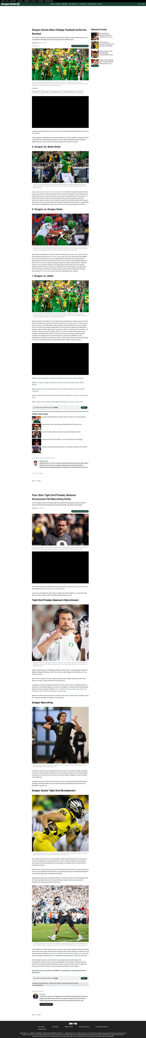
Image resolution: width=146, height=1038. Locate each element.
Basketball (64, 4)
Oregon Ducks (36, 92)
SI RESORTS (27, 1)
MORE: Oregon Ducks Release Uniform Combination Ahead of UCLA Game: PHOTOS (58, 378)
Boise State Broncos (69, 92)
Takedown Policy (69, 1026)
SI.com (99, 4)
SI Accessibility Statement (101, 1026)
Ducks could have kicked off (70, 323)
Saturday (49, 271)
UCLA (43, 271)
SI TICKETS (20, 1)
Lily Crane (34, 508)
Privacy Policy (41, 1026)
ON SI (7, 1)
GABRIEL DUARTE (43, 461)
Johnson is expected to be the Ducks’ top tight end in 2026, (68, 953)
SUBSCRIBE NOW (49, 1)
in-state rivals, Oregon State (59, 256)
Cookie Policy (55, 1026)
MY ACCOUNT (40, 1)
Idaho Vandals (45, 92)
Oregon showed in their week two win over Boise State (48, 192)
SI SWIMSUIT (13, 1)
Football (57, 4)
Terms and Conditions (84, 1026)
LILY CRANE (42, 994)
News (52, 4)
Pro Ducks (83, 4)
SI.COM (3, 1)
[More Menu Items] (104, 4)
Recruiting (72, 4)
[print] (41, 473)
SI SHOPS (33, 1)
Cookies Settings (42, 1029)
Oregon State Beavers (56, 92)
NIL (77, 4)
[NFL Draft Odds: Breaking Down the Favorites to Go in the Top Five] (102, 36)
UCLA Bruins (79, 92)
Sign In (143, 4)
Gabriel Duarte (35, 42)
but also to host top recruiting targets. (53, 588)
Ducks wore (74, 254)
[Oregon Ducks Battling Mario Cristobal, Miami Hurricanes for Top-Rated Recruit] (102, 63)
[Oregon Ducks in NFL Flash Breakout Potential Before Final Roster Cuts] (102, 54)
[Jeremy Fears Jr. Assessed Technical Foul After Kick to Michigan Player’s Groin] (102, 45)
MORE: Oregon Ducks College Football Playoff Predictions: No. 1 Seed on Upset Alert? (57, 402)
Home (33, 481)
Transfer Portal (91, 4)
